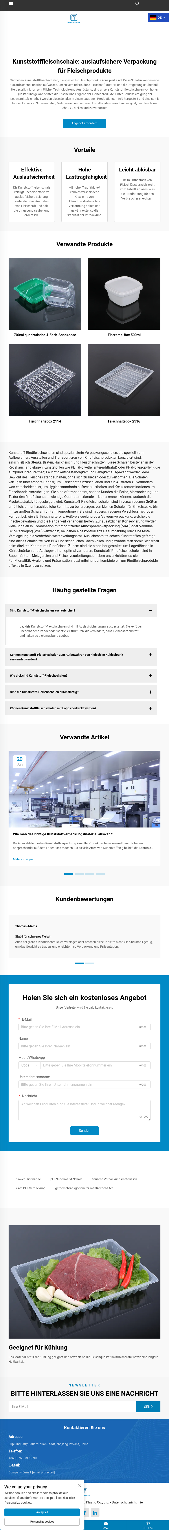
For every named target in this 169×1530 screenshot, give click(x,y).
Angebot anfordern (84, 123)
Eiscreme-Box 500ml (124, 335)
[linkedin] (95, 1512)
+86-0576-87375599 (23, 1458)
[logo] (74, 17)
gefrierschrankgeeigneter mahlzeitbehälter (84, 1188)
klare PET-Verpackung (31, 1188)
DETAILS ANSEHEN (45, 293)
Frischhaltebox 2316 (124, 421)
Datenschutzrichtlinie (127, 1502)
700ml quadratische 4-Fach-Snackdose (45, 335)
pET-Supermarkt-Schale (66, 1179)
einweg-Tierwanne (28, 1179)
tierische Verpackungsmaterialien (114, 1179)
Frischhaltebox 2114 (45, 421)
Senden (84, 1131)
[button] (68, 874)
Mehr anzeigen (23, 859)
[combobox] (29, 1065)
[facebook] (84, 1512)
